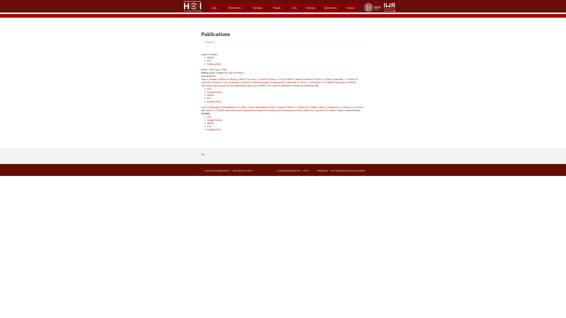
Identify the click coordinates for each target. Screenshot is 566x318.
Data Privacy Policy (243, 171)
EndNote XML (214, 64)
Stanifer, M (247, 82)
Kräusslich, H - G (318, 82)
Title (211, 69)
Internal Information (288, 171)
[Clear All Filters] (235, 72)
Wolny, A (224, 79)
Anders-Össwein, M (305, 79)
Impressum (322, 171)
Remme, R (214, 79)
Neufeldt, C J (340, 79)
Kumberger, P (215, 107)
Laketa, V (344, 82)
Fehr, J (244, 107)
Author (204, 69)
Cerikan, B (329, 79)
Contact (350, 7)
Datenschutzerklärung (217, 171)
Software (310, 7)
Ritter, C (292, 107)
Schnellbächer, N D (231, 107)
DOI (209, 88)
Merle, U (218, 82)
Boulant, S (237, 82)
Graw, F (360, 107)
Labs (214, 7)
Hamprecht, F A (279, 82)
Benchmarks (330, 7)
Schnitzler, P (207, 82)
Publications (234, 7)
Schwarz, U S (350, 107)
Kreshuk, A (293, 82)
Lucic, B (282, 79)
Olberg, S (233, 79)
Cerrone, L (252, 79)
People (276, 7)
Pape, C (205, 79)
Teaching (257, 7)
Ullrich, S (291, 79)
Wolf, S (242, 79)
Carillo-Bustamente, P (259, 107)
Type (217, 69)
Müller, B (331, 82)
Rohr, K (323, 107)
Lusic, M (227, 82)
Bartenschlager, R (263, 82)
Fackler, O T (211, 110)
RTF (209, 60)
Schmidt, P (282, 107)
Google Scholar (214, 92)
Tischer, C (304, 82)
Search (210, 42)
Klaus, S (273, 79)
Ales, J (273, 107)
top (203, 154)
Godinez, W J (303, 107)
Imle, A (204, 107)
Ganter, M (352, 79)
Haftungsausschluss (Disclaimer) (348, 171)
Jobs (294, 7)
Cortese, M (263, 79)
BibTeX (210, 57)
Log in (306, 171)
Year (225, 69)
